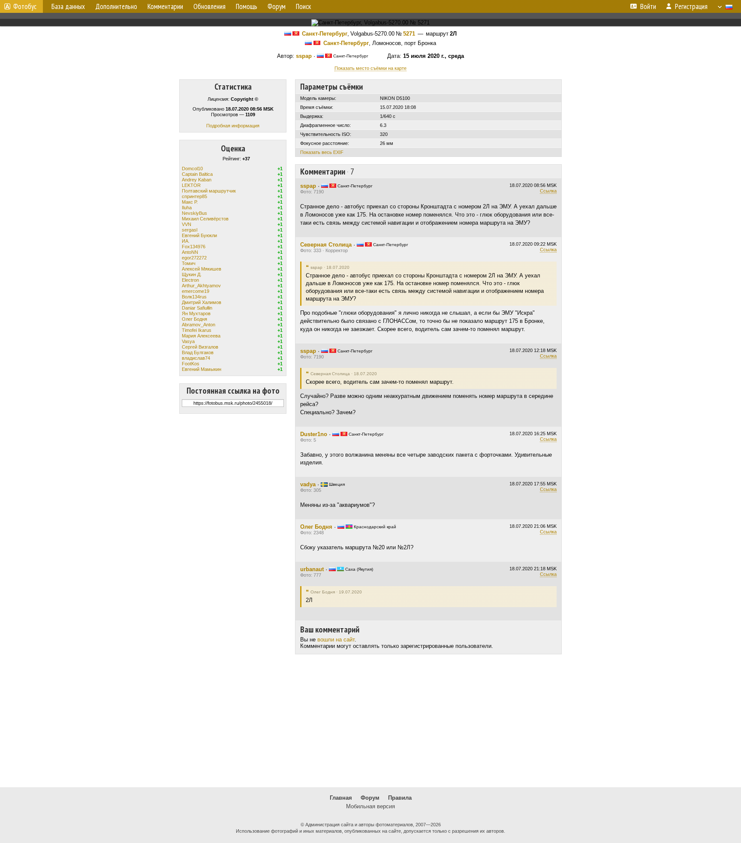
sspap (304, 56)
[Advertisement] (370, 721)
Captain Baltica (197, 174)
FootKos (190, 363)
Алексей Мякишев (201, 268)
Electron (190, 280)
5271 (409, 33)
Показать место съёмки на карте (370, 68)
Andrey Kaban (196, 179)
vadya (308, 484)
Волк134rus (194, 296)
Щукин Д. (192, 274)
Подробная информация (232, 125)
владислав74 (196, 358)
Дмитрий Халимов (201, 302)
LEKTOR (191, 185)
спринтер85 (194, 196)
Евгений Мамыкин (201, 369)
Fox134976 (193, 246)
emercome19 (195, 291)
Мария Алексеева (201, 335)
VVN (186, 224)
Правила (400, 798)
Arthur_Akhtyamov (201, 285)
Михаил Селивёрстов (205, 218)
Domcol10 (192, 168)
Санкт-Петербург (324, 33)
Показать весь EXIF (321, 152)
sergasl (189, 229)
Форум (370, 798)
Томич (189, 263)
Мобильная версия (370, 806)
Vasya (188, 341)
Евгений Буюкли (199, 235)
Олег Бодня (194, 319)
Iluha (187, 207)
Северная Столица (326, 244)
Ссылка (548, 190)
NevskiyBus (194, 213)
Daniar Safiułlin (197, 307)
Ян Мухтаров (196, 313)
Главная (341, 798)
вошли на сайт (336, 639)
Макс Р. (190, 202)
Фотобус (24, 6)
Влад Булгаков (198, 352)
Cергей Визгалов (200, 346)
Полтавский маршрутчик (209, 190)
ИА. (186, 241)
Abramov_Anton (198, 324)
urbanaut (312, 569)
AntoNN (190, 252)
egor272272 (194, 257)
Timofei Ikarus (196, 330)
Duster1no (313, 434)
